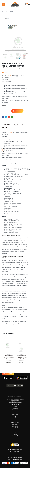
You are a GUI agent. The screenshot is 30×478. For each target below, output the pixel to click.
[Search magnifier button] (3, 150)
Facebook (3, 117)
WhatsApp (12, 117)
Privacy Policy (15, 424)
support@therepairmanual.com (15, 402)
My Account (15, 410)
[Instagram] (18, 385)
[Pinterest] (21, 385)
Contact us (15, 408)
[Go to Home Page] (2, 11)
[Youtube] (14, 385)
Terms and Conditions (15, 428)
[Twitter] (11, 385)
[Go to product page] (8, 347)
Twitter (6, 117)
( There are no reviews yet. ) (15, 68)
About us (15, 406)
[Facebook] (8, 385)
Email (9, 117)
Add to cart (18, 111)
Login (15, 417)
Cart (15, 432)
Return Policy (15, 426)
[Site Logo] (15, 4)
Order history (15, 414)
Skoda (10, 76)
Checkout (15, 434)
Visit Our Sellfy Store (15, 436)
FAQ (15, 416)
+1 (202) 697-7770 (15, 401)
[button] (3, 4)
